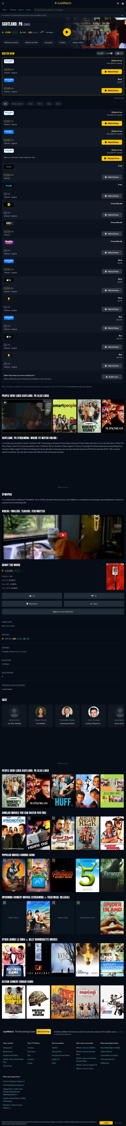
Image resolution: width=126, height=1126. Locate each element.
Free (30, 104)
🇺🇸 (118, 53)
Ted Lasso (31, 1051)
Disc (58, 104)
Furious (30, 1047)
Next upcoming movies (109, 1043)
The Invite (7, 1066)
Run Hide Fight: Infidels (110, 1047)
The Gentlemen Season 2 (13, 1085)
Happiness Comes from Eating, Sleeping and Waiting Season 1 (13, 1092)
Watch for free (31, 42)
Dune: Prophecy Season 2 (14, 1081)
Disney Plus (57, 1051)
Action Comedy (20, 651)
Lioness (30, 1059)
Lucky (29, 1063)
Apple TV (56, 1059)
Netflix (55, 1047)
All (5, 104)
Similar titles (78, 42)
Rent (40, 104)
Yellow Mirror (106, 1051)
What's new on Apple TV (86, 1065)
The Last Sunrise (107, 1059)
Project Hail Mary (10, 1055)
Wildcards (105, 1063)
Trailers (62, 42)
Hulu (54, 1063)
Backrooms (8, 1051)
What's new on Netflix (85, 1047)
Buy (49, 104)
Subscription (17, 104)
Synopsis (48, 42)
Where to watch (11, 42)
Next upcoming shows (11, 1077)
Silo (29, 1055)
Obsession (7, 1047)
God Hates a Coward (109, 1055)
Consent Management (62, 1034)
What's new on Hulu (84, 1068)
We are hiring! (44, 1031)
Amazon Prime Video (61, 1055)
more (29, 428)
